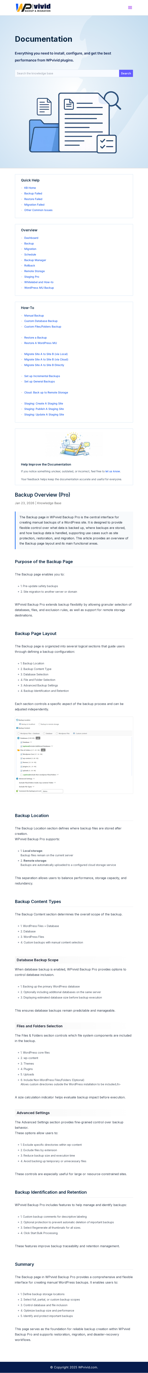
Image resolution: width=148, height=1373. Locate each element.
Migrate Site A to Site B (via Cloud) (46, 359)
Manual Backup (34, 315)
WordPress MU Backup (39, 287)
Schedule (30, 254)
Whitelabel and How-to (38, 282)
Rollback (29, 265)
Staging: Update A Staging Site (44, 414)
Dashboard (31, 237)
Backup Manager (35, 260)
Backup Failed (33, 193)
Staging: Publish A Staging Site (44, 408)
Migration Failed (34, 204)
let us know (112, 471)
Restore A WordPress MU (40, 343)
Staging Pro (31, 276)
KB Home (30, 187)
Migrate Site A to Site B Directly (44, 365)
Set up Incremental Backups (42, 376)
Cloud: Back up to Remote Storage (46, 392)
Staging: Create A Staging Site (43, 403)
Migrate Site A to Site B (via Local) (46, 354)
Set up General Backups (39, 381)
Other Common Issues (38, 210)
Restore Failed (33, 199)
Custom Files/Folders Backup (42, 326)
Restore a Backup (35, 337)
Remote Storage (34, 271)
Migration (30, 248)
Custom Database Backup (41, 321)
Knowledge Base (49, 503)
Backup (29, 243)
